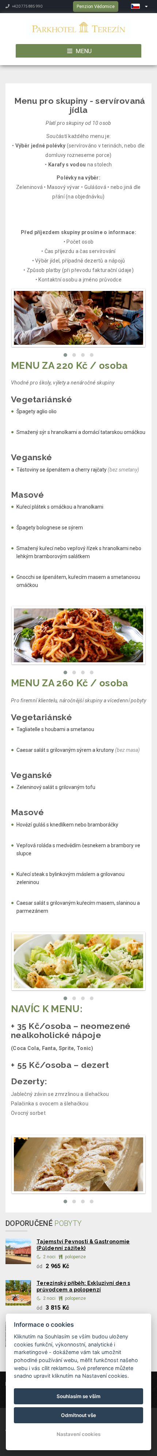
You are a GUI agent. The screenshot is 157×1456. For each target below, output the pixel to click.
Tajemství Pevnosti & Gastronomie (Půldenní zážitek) (83, 1245)
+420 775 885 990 (26, 6)
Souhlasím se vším (78, 1396)
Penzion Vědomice (96, 6)
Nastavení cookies (78, 1434)
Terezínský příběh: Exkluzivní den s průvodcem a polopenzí (83, 1286)
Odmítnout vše (78, 1415)
